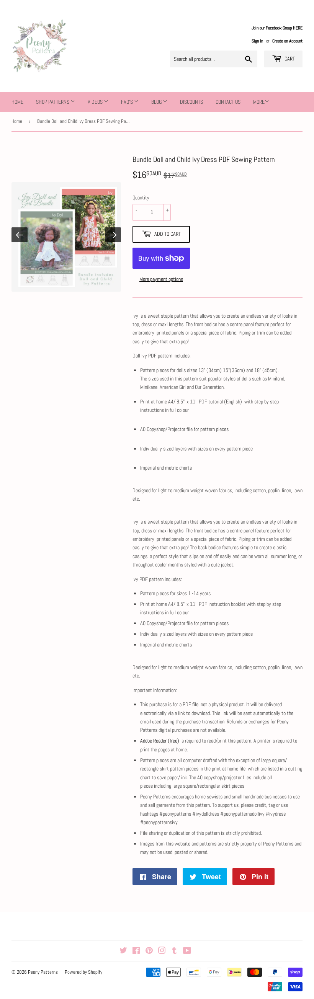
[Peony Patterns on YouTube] (187, 951)
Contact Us (228, 101)
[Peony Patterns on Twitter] (123, 951)
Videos (96, 101)
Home (17, 101)
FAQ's (127, 101)
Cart (289, 58)
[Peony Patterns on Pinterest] (149, 951)
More (259, 101)
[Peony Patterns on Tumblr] (174, 951)
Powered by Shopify (83, 972)
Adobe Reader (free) (159, 740)
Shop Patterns (53, 101)
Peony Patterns (43, 972)
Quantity (140, 197)
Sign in (257, 41)
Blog (157, 101)
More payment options (161, 279)
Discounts (191, 101)
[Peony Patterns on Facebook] (136, 951)
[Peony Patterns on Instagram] (162, 951)
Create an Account (287, 41)
